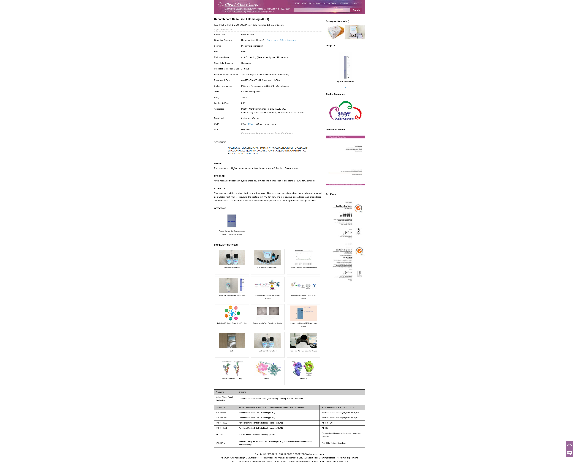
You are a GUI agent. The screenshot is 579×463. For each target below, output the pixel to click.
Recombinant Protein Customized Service (267, 296)
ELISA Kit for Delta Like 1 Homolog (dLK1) (257, 435)
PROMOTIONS (315, 3)
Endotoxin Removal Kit (232, 268)
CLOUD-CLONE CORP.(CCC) (292, 454)
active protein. (297, 112)
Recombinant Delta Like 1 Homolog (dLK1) (257, 413)
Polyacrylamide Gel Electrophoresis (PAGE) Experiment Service (232, 232)
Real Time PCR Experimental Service (303, 351)
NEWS (304, 3)
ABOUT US (344, 3)
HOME (297, 3)
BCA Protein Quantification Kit (267, 268)
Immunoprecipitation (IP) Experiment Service (303, 324)
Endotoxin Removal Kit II (268, 351)
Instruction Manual (250, 118)
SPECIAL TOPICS (330, 3)
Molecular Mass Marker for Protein (232, 295)
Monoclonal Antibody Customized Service (303, 296)
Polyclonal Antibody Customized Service (232, 323)
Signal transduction (223, 29)
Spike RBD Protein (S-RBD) (232, 379)
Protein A (303, 379)
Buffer (232, 351)
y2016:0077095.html (294, 399)
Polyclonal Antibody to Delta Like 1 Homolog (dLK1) (261, 423)
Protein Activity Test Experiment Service (267, 323)
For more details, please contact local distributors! (267, 133)
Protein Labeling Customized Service (303, 268)
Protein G (267, 379)
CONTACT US (356, 3)
